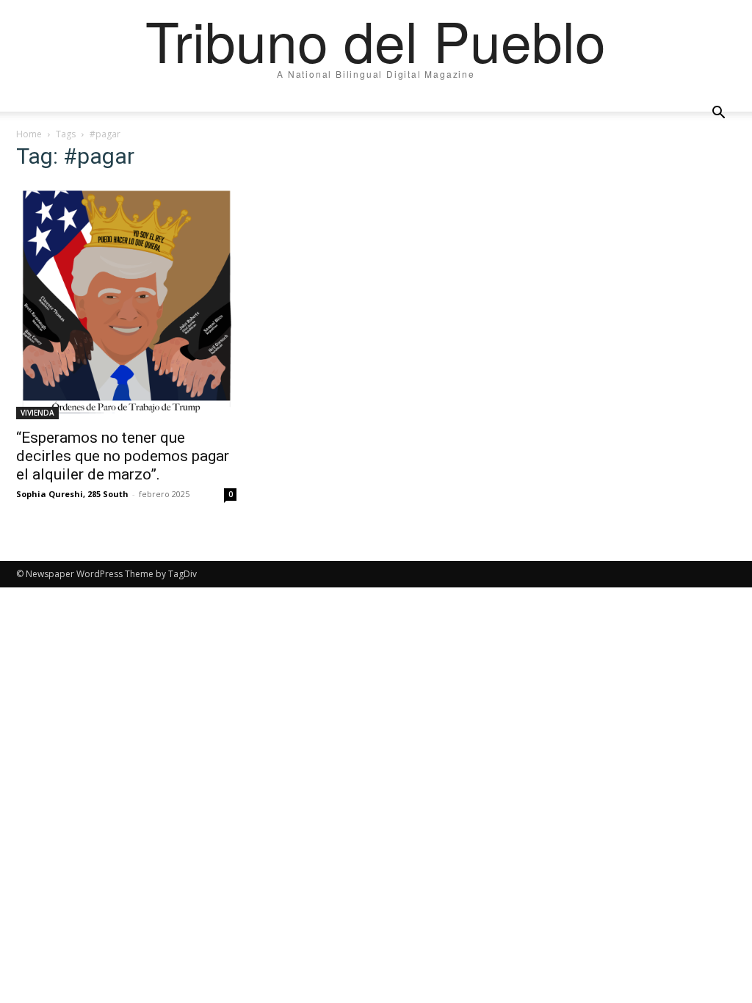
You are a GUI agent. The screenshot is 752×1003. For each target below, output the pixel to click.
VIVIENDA (37, 413)
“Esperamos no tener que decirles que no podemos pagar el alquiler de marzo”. (122, 456)
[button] (718, 113)
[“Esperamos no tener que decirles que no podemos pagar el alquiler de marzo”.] (126, 301)
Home (29, 134)
